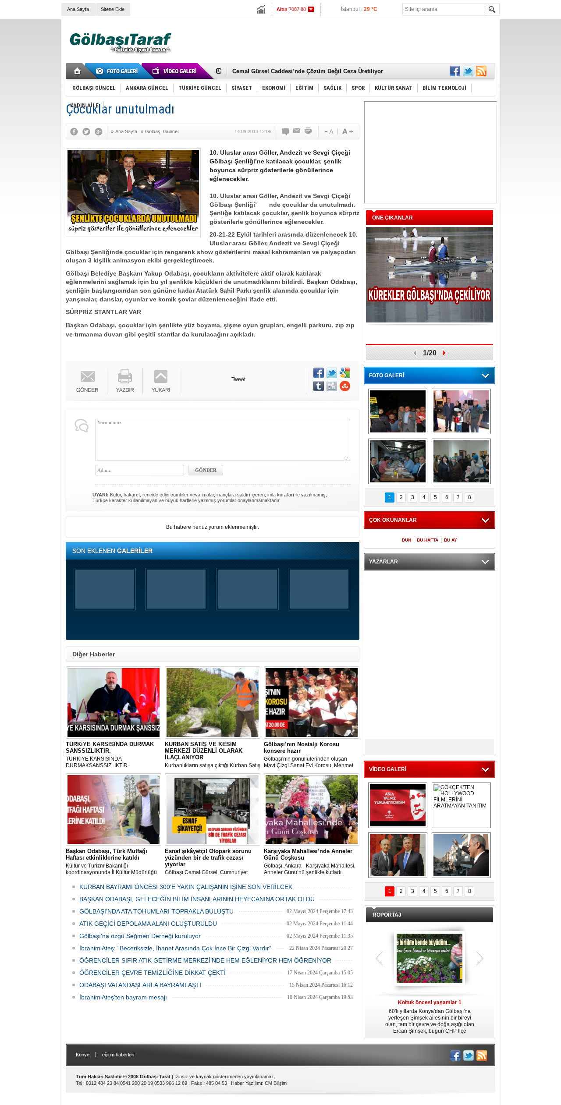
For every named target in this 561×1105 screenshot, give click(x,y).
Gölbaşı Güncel (161, 131)
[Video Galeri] (175, 71)
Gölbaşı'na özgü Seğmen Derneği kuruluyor (140, 935)
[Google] (101, 131)
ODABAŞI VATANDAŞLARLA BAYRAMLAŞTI (140, 984)
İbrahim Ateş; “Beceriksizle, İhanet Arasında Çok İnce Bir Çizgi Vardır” (175, 948)
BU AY (450, 540)
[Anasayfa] (78, 71)
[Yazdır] (308, 131)
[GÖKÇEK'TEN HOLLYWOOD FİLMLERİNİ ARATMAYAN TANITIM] (461, 805)
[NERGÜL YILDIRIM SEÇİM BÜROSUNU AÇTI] (461, 461)
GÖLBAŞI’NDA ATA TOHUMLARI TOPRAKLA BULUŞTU (156, 911)
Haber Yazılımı (246, 1083)
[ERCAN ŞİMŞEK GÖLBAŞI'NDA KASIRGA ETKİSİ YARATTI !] (461, 855)
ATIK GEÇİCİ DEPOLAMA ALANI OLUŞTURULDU (148, 923)
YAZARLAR (383, 562)
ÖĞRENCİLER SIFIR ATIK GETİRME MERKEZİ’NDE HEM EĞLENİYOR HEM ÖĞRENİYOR (205, 960)
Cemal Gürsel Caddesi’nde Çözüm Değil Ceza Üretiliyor (307, 71)
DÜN (406, 540)
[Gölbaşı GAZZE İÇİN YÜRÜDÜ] (397, 411)
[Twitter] (88, 131)
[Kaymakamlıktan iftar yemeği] (461, 411)
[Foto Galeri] (118, 71)
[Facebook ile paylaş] (455, 71)
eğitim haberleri (118, 1054)
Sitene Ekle (112, 9)
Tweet (238, 379)
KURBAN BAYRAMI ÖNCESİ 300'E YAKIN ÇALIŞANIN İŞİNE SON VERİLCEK (185, 886)
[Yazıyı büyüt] (347, 131)
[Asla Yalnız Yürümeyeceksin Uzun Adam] (397, 805)
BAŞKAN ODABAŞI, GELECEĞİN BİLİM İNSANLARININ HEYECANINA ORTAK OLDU (197, 899)
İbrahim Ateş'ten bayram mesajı (123, 997)
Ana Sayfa (78, 9)
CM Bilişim (276, 1083)
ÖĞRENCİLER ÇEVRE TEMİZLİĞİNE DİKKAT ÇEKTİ (152, 972)
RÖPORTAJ (387, 915)
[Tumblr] (318, 386)
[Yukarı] (161, 381)
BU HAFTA (427, 540)
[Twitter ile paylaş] (468, 71)
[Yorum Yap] (286, 131)
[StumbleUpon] (345, 386)
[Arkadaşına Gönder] (297, 131)
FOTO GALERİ (386, 375)
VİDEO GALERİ (387, 769)
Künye (82, 1054)
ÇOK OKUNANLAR (393, 520)
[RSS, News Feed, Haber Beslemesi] (481, 71)
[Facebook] (76, 131)
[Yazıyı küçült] (328, 131)
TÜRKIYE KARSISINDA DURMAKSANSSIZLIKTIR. (110, 755)
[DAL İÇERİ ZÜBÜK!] (397, 855)
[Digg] (332, 386)
